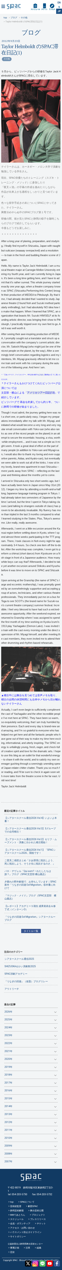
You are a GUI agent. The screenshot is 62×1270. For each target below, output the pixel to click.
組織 (39, 1247)
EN (59, 2)
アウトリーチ (11, 988)
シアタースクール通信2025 (19, 958)
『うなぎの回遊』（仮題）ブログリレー (26, 981)
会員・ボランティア (20, 1223)
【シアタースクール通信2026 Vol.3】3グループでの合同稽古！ (30, 830)
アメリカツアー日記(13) (41, 392)
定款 (12, 1252)
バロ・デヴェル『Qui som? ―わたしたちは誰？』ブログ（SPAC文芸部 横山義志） (27, 873)
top (12, 1202)
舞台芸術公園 (37, 1210)
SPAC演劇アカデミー (15, 973)
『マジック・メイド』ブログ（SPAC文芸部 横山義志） (30, 897)
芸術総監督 (15, 1206)
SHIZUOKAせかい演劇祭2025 (20, 966)
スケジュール (35, 9)
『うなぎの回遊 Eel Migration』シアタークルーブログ (29, 918)
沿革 (28, 1247)
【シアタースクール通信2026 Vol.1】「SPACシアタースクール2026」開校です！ (30, 851)
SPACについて (27, 1202)
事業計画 (14, 1247)
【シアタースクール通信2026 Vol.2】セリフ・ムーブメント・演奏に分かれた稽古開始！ (30, 841)
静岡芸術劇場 (17, 1210)
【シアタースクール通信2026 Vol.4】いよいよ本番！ (30, 819)
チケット (44, 9)
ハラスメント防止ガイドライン (26, 1232)
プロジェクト (38, 1215)
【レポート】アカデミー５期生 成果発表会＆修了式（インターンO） (30, 908)
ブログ (31, 32)
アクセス (52, 9)
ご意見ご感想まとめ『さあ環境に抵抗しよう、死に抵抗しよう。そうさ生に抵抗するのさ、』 (29, 862)
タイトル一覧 (31, 931)
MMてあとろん (17, 1215)
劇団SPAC (33, 1206)
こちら (41, 375)
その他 (7, 59)
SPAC (14, 6)
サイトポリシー (18, 1236)
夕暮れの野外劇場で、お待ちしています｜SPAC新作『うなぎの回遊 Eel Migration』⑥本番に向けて (30, 884)
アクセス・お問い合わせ (22, 1228)
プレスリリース (38, 1219)
